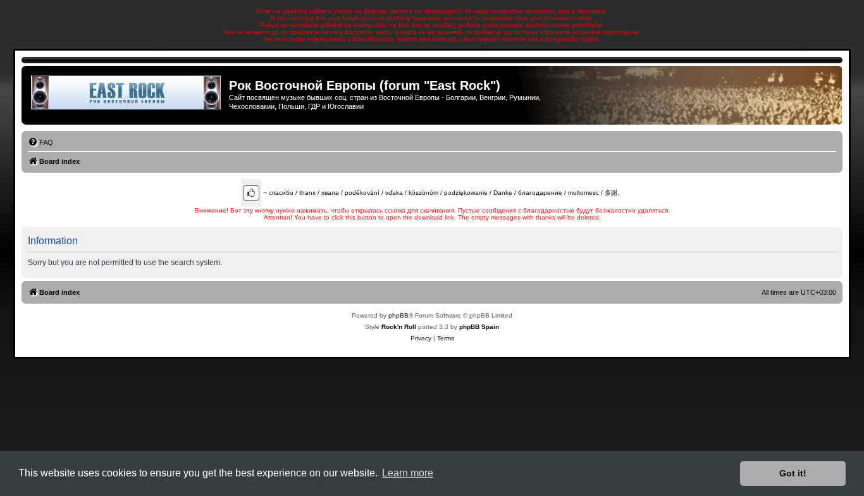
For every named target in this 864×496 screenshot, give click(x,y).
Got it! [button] (792, 473)
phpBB (398, 315)
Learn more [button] (407, 473)
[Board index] (127, 92)
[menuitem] (40, 142)
